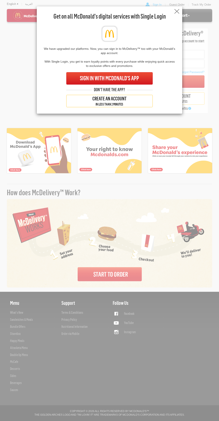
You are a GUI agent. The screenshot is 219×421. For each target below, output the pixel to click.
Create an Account (109, 101)
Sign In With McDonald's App (109, 78)
